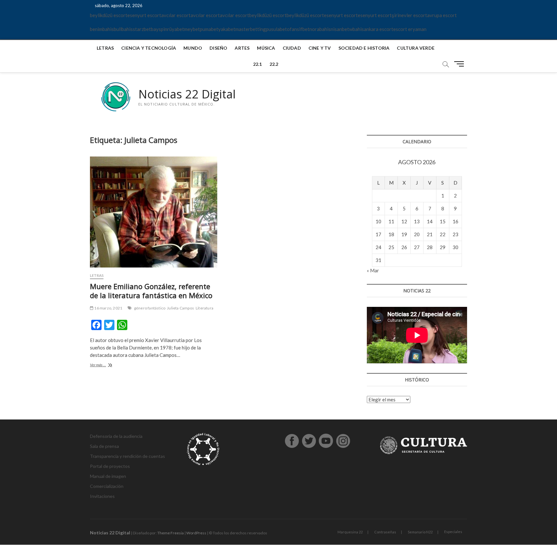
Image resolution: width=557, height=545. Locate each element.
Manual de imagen (108, 476)
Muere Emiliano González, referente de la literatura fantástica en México (151, 290)
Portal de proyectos (110, 466)
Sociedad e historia (364, 48)
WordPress (196, 532)
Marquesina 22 (350, 532)
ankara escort (378, 29)
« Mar (373, 270)
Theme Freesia (170, 532)
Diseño (218, 48)
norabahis (320, 29)
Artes (242, 48)
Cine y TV (319, 48)
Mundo (192, 48)
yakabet (226, 29)
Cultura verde (416, 48)
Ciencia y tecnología (148, 48)
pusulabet (276, 29)
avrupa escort (442, 15)
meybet (192, 29)
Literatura (204, 308)
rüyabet (175, 29)
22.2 (273, 64)
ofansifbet (298, 29)
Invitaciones (102, 496)
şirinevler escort (409, 15)
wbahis (356, 29)
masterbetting (250, 29)
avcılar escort (176, 15)
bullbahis (123, 29)
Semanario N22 (420, 532)
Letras (105, 48)
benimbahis (102, 29)
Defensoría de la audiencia (116, 436)
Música (266, 48)
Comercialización (106, 486)
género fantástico (149, 308)
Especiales (453, 532)
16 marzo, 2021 (107, 308)
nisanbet (340, 29)
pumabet (209, 29)
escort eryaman (409, 29)
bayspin (159, 29)
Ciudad (292, 48)
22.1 (257, 64)
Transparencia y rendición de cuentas (127, 456)
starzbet (142, 29)
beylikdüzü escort (108, 15)
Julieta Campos (180, 308)
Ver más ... (106, 365)
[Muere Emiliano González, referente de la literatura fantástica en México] (153, 211)
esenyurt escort (144, 15)
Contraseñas (385, 532)
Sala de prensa (104, 446)
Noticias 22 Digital (187, 94)
